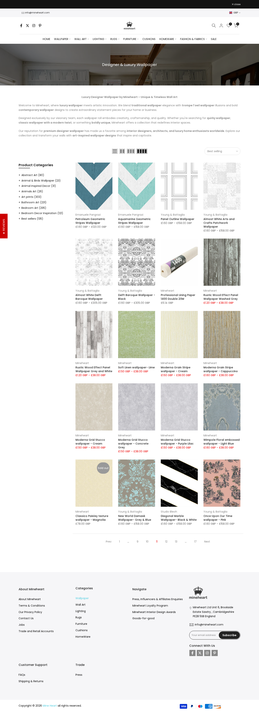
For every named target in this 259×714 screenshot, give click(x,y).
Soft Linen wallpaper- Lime (136, 367)
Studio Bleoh (169, 512)
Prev (108, 541)
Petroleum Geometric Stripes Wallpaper (90, 221)
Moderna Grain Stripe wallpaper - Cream (175, 369)
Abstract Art (32, 175)
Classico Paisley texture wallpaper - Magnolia (91, 518)
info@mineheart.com (37, 12)
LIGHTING (98, 39)
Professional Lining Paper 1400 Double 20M (178, 297)
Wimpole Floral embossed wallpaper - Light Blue (221, 441)
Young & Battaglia (173, 215)
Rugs (78, 617)
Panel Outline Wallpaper (177, 219)
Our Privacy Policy (30, 612)
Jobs (22, 625)
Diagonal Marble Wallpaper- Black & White (179, 518)
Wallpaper (82, 598)
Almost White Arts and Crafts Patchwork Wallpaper (219, 223)
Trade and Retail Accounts (36, 631)
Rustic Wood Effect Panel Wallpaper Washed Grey (220, 297)
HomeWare (82, 637)
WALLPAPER (61, 39)
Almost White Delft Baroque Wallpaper (89, 297)
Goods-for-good (143, 618)
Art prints (31, 197)
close (23, 4)
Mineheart (167, 291)
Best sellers (32, 219)
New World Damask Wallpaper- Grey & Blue (134, 518)
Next (207, 541)
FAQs (22, 675)
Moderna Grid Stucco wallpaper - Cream (90, 441)
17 (195, 541)
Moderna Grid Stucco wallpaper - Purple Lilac (177, 441)
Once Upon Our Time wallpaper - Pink (217, 518)
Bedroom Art (33, 208)
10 (147, 541)
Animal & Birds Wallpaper (41, 180)
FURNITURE (129, 39)
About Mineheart (30, 599)
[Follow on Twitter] (27, 25)
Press (78, 675)
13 (176, 541)
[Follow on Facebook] (21, 25)
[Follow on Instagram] (33, 25)
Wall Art (80, 605)
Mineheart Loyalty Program (150, 606)
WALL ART (80, 39)
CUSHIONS (148, 39)
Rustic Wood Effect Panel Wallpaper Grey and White (93, 369)
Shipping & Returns (31, 681)
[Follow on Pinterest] (40, 25)
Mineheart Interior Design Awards (154, 612)
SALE (214, 39)
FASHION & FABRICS (192, 39)
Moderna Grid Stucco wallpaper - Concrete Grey (133, 443)
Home (46, 39)
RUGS (113, 39)
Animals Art (32, 191)
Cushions (81, 630)
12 (166, 541)
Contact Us (26, 618)
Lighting (80, 611)
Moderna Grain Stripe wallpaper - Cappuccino (220, 369)
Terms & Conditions (32, 606)
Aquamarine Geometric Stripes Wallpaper (134, 221)
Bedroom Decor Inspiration (42, 213)
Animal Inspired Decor (38, 186)
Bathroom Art (33, 202)
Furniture (81, 624)
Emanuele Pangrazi (88, 215)
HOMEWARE (166, 39)
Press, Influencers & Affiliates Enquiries (157, 599)
